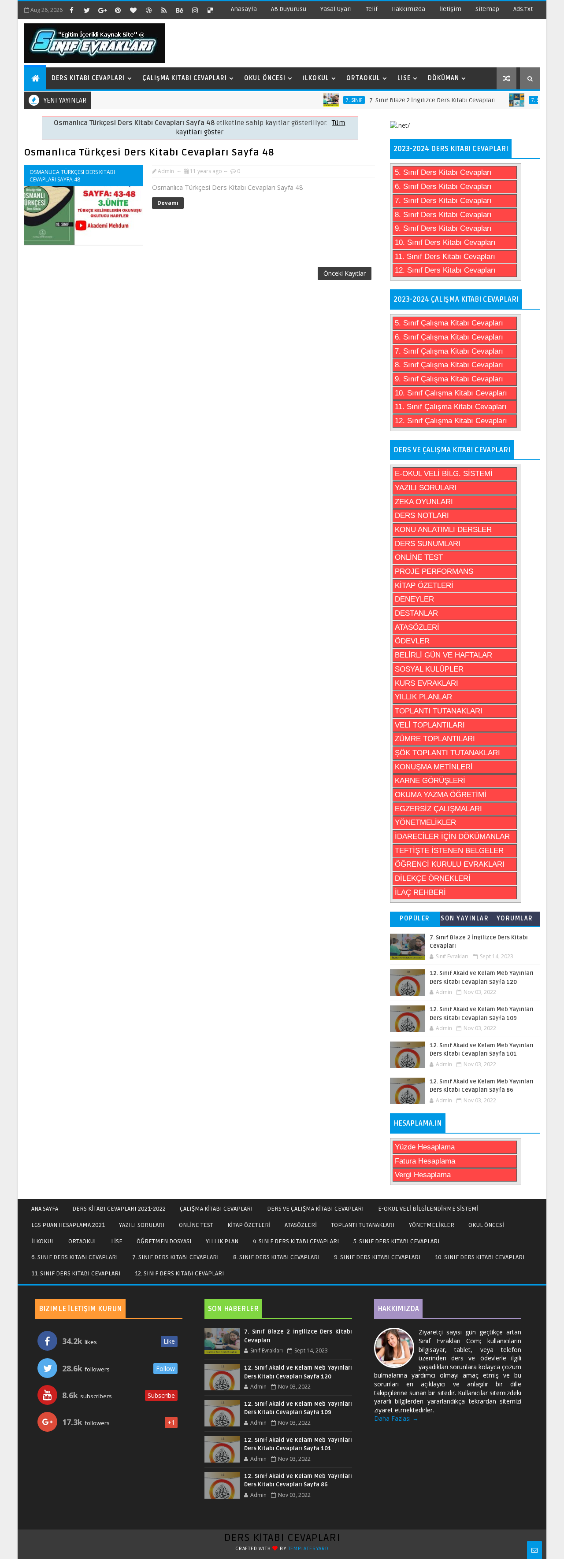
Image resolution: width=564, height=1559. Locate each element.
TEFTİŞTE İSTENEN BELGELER (449, 850)
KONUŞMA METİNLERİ (434, 767)
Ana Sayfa (44, 1208)
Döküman (443, 78)
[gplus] (102, 10)
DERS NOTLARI (422, 515)
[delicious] (210, 10)
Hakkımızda (408, 9)
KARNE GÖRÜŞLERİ (430, 780)
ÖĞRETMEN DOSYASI (164, 1241)
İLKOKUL (42, 1241)
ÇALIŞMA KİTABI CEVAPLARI (216, 1208)
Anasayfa (244, 9)
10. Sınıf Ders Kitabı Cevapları (445, 242)
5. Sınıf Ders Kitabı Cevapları (443, 172)
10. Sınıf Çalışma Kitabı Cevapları (451, 393)
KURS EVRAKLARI (426, 683)
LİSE (116, 1241)
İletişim (450, 9)
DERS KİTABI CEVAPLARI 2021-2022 (119, 1208)
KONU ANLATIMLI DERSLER (443, 529)
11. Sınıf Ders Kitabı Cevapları (445, 256)
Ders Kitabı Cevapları (88, 78)
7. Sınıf (335, 100)
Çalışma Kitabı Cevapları (184, 78)
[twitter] (86, 10)
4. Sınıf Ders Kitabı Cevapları (295, 1241)
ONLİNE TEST (419, 557)
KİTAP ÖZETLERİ (424, 585)
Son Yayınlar (465, 918)
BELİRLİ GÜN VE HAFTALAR (443, 655)
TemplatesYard (308, 1548)
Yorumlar (515, 918)
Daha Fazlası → (396, 1418)
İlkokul (316, 78)
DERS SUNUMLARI (427, 543)
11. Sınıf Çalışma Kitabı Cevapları (451, 407)
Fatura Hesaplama (425, 1161)
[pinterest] (117, 10)
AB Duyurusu (288, 9)
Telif (372, 9)
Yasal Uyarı (336, 9)
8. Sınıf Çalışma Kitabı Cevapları (449, 365)
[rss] (164, 10)
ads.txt (523, 9)
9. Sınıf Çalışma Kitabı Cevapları (449, 379)
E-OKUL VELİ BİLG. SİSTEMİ (444, 473)
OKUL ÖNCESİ (486, 1225)
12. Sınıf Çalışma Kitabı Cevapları (451, 421)
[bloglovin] (133, 10)
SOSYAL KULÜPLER (429, 669)
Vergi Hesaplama (423, 1175)
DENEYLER (414, 599)
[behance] (179, 10)
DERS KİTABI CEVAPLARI (282, 1537)
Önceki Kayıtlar (344, 273)
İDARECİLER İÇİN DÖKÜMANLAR (452, 836)
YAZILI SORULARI (425, 488)
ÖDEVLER (412, 641)
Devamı (167, 203)
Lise (404, 78)
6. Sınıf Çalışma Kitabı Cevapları (449, 337)
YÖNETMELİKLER (425, 822)
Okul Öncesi (265, 78)
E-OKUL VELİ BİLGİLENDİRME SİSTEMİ (428, 1208)
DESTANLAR (416, 613)
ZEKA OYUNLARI (424, 502)
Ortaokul (363, 78)
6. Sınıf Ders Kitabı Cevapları (443, 186)
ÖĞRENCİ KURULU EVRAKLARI (450, 864)
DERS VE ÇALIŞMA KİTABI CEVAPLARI (315, 1208)
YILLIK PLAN (222, 1241)
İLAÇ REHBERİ (420, 892)
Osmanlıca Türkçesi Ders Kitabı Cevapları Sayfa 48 (149, 152)
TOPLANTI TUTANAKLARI (438, 711)
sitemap (487, 9)
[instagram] (194, 10)
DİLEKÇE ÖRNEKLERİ (433, 878)
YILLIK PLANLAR (423, 697)
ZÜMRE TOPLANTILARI (435, 739)
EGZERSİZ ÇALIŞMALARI (438, 809)
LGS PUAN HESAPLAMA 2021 (68, 1225)
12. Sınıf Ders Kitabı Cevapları (445, 270)
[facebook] (71, 10)
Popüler (415, 918)
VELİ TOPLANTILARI (430, 725)
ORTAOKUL (82, 1241)
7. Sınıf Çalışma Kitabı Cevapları (449, 351)
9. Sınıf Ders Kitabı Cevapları (443, 228)
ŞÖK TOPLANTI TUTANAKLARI (447, 753)
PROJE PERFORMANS (434, 571)
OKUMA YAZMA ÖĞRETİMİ (440, 795)
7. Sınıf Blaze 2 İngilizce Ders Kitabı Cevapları (413, 100)
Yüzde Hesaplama (425, 1147)
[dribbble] (148, 10)
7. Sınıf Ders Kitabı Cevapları (443, 200)
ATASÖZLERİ (417, 627)
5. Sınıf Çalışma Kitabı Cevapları (449, 323)
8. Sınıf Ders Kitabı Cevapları (443, 215)
